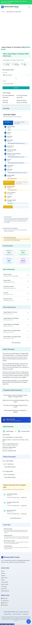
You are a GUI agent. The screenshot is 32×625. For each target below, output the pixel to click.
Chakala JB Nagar (11, 149)
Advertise (17, 7)
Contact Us (25, 614)
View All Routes (16, 342)
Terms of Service (16, 614)
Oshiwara (9, 196)
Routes (3, 11)
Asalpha (9, 132)
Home (2, 571)
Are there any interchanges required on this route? (15, 406)
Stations (3, 575)
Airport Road (10, 146)
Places (3, 580)
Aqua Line (5, 605)
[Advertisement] (16, 29)
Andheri (9, 159)
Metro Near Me (5, 591)
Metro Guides (4, 584)
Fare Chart (4, 588)
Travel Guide (4, 582)
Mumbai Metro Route (11, 6)
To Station (4, 81)
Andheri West (10, 175)
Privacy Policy (7, 614)
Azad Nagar (10, 165)
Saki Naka (9, 136)
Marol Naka (10, 140)
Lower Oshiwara (11, 192)
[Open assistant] (28, 621)
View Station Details (10, 467)
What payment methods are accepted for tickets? (15, 411)
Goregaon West (11, 200)
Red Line (5, 602)
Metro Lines (4, 577)
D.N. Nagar (10, 169)
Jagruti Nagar (11, 126)
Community (4, 586)
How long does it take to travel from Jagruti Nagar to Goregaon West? (15, 395)
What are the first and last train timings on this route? (15, 401)
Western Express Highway (14, 153)
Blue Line (5, 598)
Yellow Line (6, 600)
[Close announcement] (30, 2)
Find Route (16, 87)
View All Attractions (15, 518)
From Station (4, 72)
